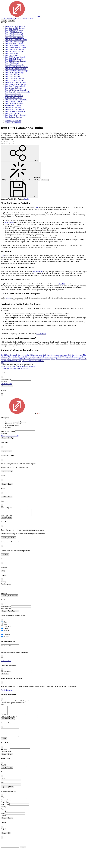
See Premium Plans (6, 661)
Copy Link (5, 554)
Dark (5, 622)
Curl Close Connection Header (15, 86)
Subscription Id (6, 800)
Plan (2, 782)
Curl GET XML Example (14, 59)
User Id (3, 798)
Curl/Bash (45, 180)
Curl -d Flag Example (12, 74)
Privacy (8, 366)
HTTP (3, 18)
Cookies (18, 366)
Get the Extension (7, 690)
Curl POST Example (12, 63)
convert (8, 298)
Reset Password (6, 384)
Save (9, 451)
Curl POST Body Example (14, 36)
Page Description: (7, 515)
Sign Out (4, 787)
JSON (27, 18)
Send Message (12, 595)
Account (11, 20)
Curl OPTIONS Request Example (16, 71)
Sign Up (10, 438)
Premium (32, 366)
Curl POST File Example (13, 32)
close (2, 363)
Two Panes (7, 626)
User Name (5, 811)
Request (6, 628)
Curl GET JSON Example (14, 30)
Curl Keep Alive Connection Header (17, 92)
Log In (10, 386)
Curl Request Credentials (13, 88)
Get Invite (5, 674)
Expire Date (5, 804)
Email (3, 778)
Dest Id (3, 765)
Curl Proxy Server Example (14, 78)
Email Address (6, 379)
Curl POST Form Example (14, 34)
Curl (7, 18)
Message (4, 593)
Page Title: (4, 507)
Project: (3, 829)
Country (3, 816)
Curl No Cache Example (13, 117)
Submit (4, 738)
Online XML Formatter (13, 123)
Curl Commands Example (14, 103)
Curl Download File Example (15, 28)
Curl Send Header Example (14, 51)
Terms (13, 366)
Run (3, 139)
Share (9, 517)
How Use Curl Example (13, 98)
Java (30, 180)
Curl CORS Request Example (15, 57)
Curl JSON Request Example (15, 111)
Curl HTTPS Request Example (15, 61)
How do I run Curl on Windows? (33, 361)
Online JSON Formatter (13, 121)
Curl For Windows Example (14, 38)
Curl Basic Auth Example (14, 43)
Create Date (5, 802)
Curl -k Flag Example (12, 113)
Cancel (4, 386)
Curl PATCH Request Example (15, 90)
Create (10, 754)
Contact (4, 20)
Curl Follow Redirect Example (15, 84)
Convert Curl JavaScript (13, 107)
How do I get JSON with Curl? (22, 359)
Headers (6, 630)
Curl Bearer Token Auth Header (16, 40)
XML (32, 18)
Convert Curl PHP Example (14, 109)
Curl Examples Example (13, 101)
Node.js (18, 180)
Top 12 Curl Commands (9, 355)
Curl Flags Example (12, 55)
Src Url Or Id (5, 749)
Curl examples (41, 334)
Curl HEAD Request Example (15, 69)
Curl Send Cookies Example (14, 45)
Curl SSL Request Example (14, 80)
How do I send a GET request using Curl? (32, 355)
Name (3, 582)
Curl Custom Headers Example (15, 115)
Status (3, 807)
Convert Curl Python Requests (15, 82)
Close (11, 787)
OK (3, 571)
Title (2, 705)
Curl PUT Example (11, 53)
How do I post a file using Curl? (44, 359)
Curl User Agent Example (14, 96)
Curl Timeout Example (13, 94)
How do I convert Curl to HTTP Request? (56, 357)
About (3, 366)
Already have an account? (9, 436)
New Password (6, 609)
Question (4, 714)
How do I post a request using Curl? (59, 355)
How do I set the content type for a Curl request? (25, 357)
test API (62, 284)
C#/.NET (36, 180)
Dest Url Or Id (6, 752)
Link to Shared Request (9, 716)
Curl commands (37, 272)
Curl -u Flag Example (12, 76)
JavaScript (17, 18)
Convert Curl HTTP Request (15, 26)
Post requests (9, 222)
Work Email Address (8, 431)
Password (4, 382)
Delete (10, 471)
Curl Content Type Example (14, 72)
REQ (36, 16)
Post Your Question (8, 718)
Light (5, 624)
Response (6, 635)
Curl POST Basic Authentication (16, 100)
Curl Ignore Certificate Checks (15, 47)
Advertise (25, 366)
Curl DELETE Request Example (16, 67)
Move (10, 497)
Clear (8, 139)
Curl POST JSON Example (14, 49)
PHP (23, 18)
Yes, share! (11, 537)
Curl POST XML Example (14, 65)
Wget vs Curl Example (13, 105)
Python (11, 18)
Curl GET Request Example (14, 42)
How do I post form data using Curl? (68, 359)
